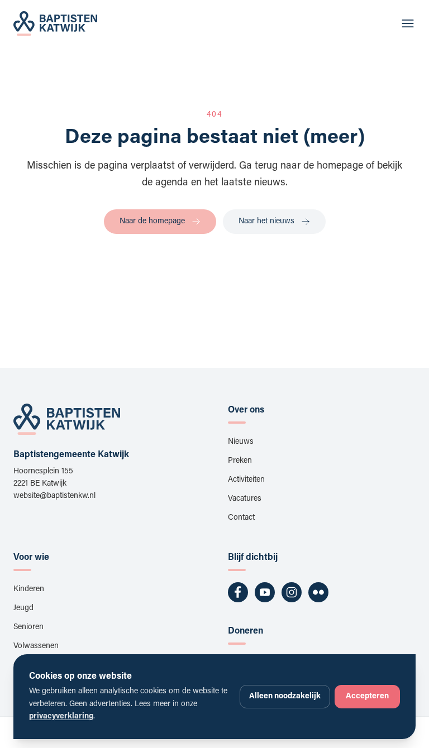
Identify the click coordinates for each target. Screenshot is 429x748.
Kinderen (28, 589)
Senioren (28, 627)
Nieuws (241, 442)
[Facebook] (238, 592)
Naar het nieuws (266, 222)
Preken (240, 461)
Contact (241, 518)
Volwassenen (36, 646)
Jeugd (23, 608)
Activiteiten (246, 480)
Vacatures (244, 499)
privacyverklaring (61, 717)
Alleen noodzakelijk (285, 697)
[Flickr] (318, 592)
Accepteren (367, 697)
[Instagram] (292, 592)
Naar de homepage (152, 222)
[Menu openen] (408, 23)
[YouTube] (265, 592)
